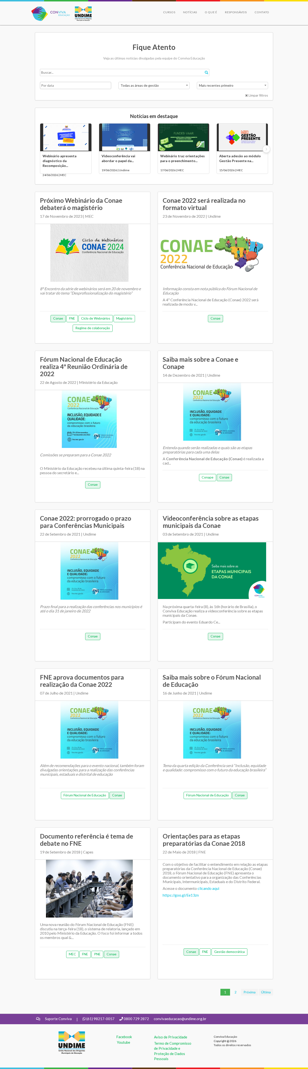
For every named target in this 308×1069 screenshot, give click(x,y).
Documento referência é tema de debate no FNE (86, 839)
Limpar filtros (258, 95)
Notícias (190, 12)
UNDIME (65, 1034)
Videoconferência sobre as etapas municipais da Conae (211, 521)
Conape (207, 477)
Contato (262, 12)
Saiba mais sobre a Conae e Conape (200, 362)
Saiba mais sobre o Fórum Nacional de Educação (212, 680)
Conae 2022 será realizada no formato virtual (204, 204)
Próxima (250, 992)
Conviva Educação (48, 9)
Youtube (123, 1042)
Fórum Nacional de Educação (85, 795)
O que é (211, 12)
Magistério (124, 318)
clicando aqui (208, 888)
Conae (58, 318)
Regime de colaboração (92, 328)
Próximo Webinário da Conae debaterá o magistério (81, 204)
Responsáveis (236, 12)
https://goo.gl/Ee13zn (181, 895)
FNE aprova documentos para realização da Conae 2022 (82, 680)
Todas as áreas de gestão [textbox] (140, 85)
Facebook (124, 1037)
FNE (72, 318)
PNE (97, 954)
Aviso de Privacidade (170, 1037)
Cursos (169, 12)
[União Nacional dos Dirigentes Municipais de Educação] (81, 14)
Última (266, 992)
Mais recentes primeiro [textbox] (216, 85)
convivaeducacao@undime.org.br (180, 1019)
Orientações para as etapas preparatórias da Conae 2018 (204, 839)
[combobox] (154, 85)
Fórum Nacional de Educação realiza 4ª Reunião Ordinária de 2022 (84, 366)
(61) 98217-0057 (100, 1019)
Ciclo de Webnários (95, 318)
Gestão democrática (229, 952)
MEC (72, 954)
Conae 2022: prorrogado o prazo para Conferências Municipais (85, 521)
